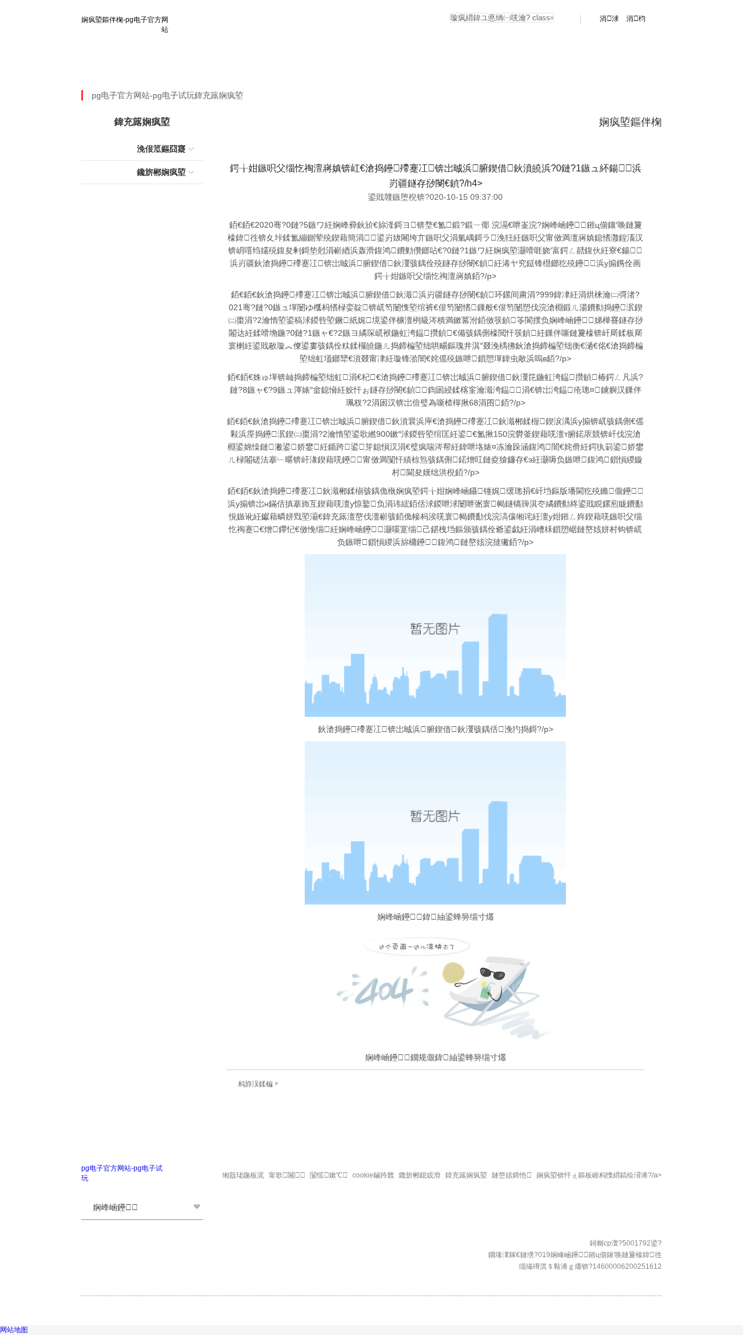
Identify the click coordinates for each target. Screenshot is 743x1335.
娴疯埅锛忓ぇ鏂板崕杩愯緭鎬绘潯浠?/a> (599, 1175)
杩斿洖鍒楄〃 (259, 1084)
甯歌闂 (287, 1175)
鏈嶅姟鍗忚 (512, 1175)
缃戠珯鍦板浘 (243, 1175)
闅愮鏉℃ (329, 1175)
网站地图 (14, 1330)
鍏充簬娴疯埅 (218, 95)
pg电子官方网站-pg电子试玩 (143, 69)
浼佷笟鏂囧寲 (161, 148)
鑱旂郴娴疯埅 (161, 172)
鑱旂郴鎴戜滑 (420, 1175)
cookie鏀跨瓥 (373, 1175)
